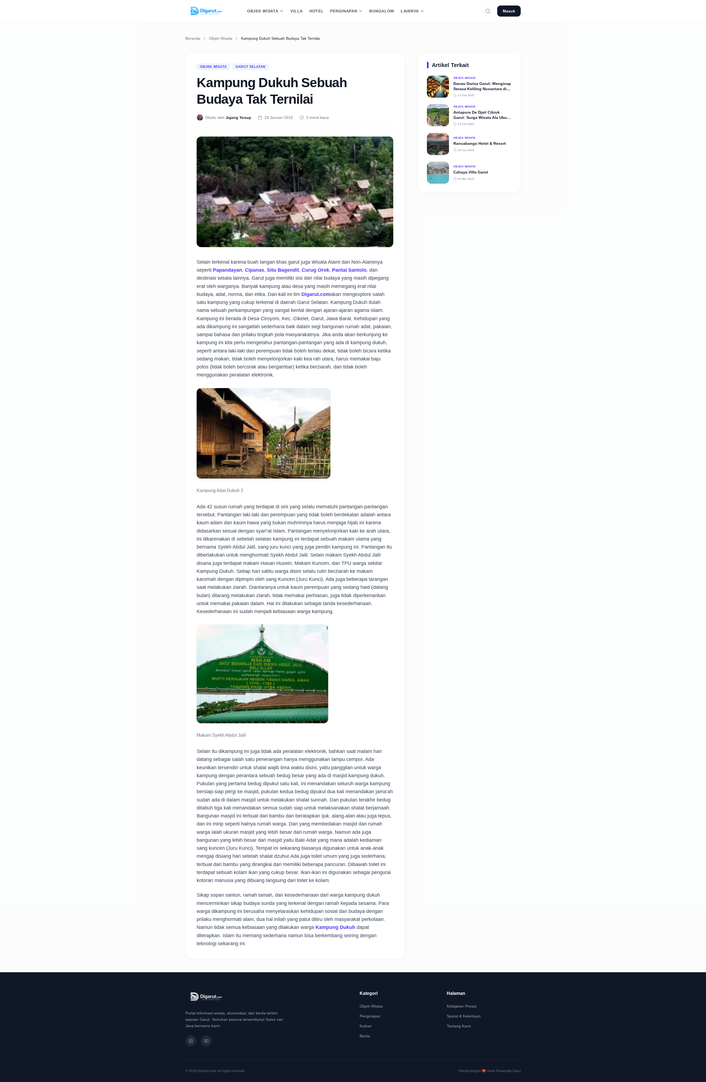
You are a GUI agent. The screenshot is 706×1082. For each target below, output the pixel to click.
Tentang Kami (459, 1026)
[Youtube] (206, 1040)
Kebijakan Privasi (462, 1006)
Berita (365, 1036)
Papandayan (227, 270)
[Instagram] (190, 1040)
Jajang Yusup (238, 117)
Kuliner (366, 1026)
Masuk (509, 11)
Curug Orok (315, 270)
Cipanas (254, 270)
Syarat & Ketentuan (464, 1016)
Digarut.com (315, 294)
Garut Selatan (251, 67)
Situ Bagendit (283, 270)
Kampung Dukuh (335, 927)
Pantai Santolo (349, 270)
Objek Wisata (220, 38)
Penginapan (370, 1016)
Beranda (192, 38)
